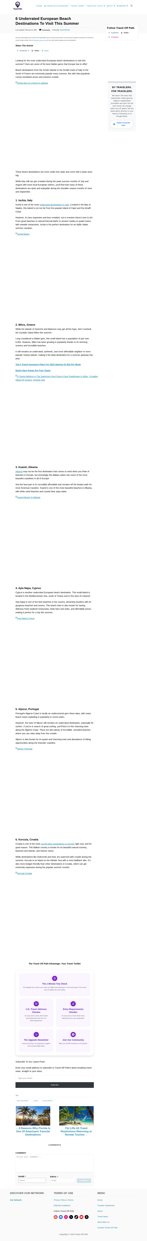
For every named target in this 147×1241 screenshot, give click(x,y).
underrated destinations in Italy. (55, 204)
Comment (20, 1153)
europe (36, 1101)
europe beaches (48, 1101)
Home (100, 1200)
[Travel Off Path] (20, 6)
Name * (22, 1176)
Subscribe (55, 1085)
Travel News (102, 1217)
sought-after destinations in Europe (57, 844)
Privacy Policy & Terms (63, 1200)
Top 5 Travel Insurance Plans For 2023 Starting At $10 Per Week (48, 364)
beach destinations (23, 1101)
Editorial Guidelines (62, 1205)
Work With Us (103, 1222)
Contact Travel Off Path (107, 1228)
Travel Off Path (65, 30)
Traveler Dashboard (105, 1205)
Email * (54, 1177)
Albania (18, 471)
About (99, 1211)
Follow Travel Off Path (123, 124)
